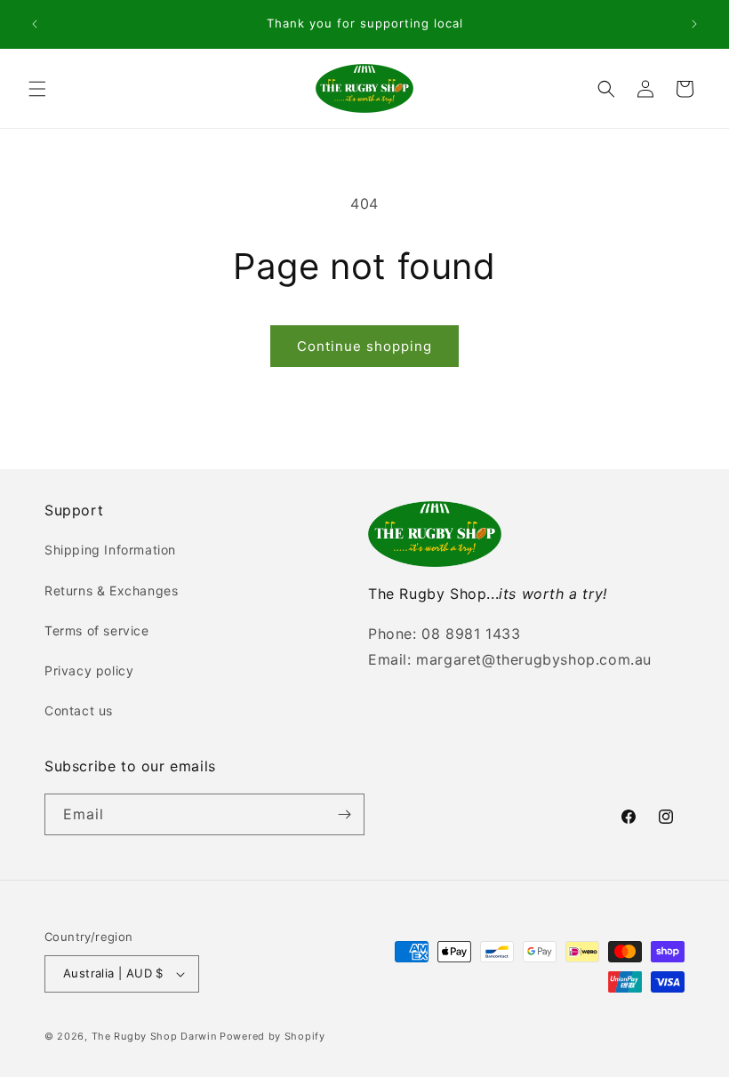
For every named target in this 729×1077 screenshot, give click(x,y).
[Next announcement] (694, 24)
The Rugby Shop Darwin (154, 1036)
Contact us (78, 710)
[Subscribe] (344, 814)
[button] (37, 88)
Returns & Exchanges (111, 590)
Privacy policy (88, 670)
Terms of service (96, 630)
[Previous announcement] (34, 24)
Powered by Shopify (272, 1036)
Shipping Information (110, 549)
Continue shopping (364, 346)
